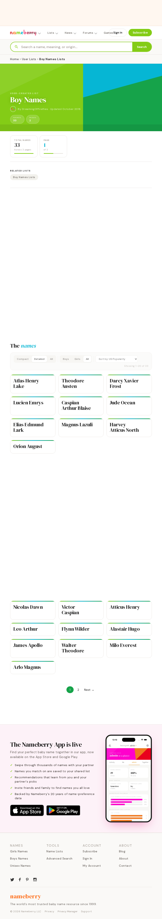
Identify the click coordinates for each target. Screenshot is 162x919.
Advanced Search (59, 858)
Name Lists (54, 851)
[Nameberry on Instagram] (35, 879)
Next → (89, 690)
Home (14, 59)
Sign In (117, 32)
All (51, 359)
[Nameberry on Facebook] (20, 879)
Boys (66, 359)
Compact (23, 359)
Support (86, 911)
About (123, 858)
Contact (125, 866)
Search (142, 47)
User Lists (29, 59)
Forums (88, 33)
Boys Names (19, 858)
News (68, 33)
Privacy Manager (68, 911)
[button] (81, 361)
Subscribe (140, 32)
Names (32, 33)
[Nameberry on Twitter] (12, 879)
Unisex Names (20, 866)
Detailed (39, 359)
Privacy (49, 911)
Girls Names (19, 851)
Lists (50, 33)
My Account (92, 866)
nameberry (25, 896)
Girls (77, 359)
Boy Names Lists (24, 177)
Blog (122, 851)
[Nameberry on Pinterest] (27, 879)
